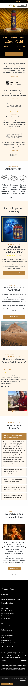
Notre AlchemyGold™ (6, 610)
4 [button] (15, 574)
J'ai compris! (7, 683)
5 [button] (17, 574)
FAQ (2, 623)
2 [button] (12, 574)
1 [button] (12, 411)
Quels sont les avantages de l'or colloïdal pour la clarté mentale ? (13, 496)
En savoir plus (14, 568)
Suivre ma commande (7, 621)
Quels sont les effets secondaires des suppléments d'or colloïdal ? (14, 488)
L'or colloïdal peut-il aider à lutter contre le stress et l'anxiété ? (13, 480)
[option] (14, 389)
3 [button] (15, 411)
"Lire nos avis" (14, 114)
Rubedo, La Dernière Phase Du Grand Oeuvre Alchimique (14, 544)
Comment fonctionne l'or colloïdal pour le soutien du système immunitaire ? (13, 471)
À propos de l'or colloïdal (7, 613)
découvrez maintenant (14, 54)
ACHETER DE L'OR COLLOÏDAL (14, 273)
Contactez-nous (5, 618)
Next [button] (25, 547)
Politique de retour (6, 640)
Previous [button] (2, 547)
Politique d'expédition (7, 637)
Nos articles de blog (6, 615)
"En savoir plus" (14, 76)
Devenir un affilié (5, 626)
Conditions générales (6, 635)
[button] (21, 5)
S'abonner (23, 660)
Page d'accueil (5, 608)
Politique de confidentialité (8, 642)
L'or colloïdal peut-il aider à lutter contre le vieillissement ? (13, 436)
